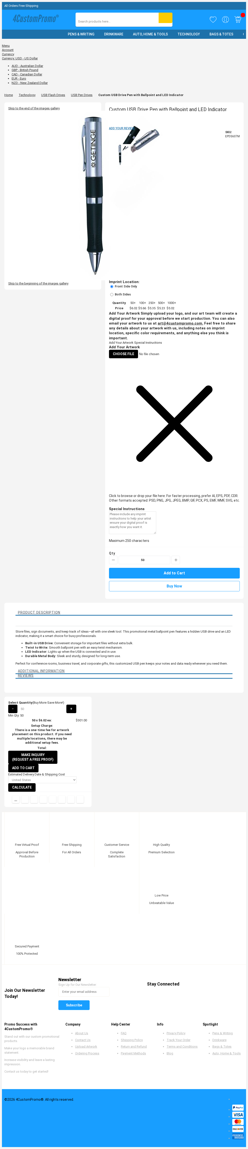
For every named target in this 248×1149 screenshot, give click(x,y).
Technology (27, 95)
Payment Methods (133, 1053)
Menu (6, 46)
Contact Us (83, 1040)
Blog (170, 1053)
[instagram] (224, 984)
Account (8, 50)
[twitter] (197, 984)
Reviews (26, 675)
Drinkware (219, 1040)
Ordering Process (87, 1053)
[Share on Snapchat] (71, 799)
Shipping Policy (132, 1040)
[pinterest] (206, 984)
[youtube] (215, 984)
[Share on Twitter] (34, 799)
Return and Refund (134, 1046)
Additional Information (41, 671)
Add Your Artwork (121, 342)
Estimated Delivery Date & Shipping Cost (36, 774)
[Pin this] (52, 799)
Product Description (39, 612)
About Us (81, 1033)
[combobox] (100, 21)
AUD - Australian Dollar (27, 66)
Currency (8, 54)
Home (8, 95)
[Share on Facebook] (25, 799)
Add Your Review (122, 128)
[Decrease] (113, 560)
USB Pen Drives (82, 95)
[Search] (165, 18)
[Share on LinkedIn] (43, 799)
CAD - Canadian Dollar (27, 74)
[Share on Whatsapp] (61, 799)
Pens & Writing (222, 1033)
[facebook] (187, 984)
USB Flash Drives (53, 95)
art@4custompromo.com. (180, 323)
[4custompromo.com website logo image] (34, 19)
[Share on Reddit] (80, 799)
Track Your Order (178, 1040)
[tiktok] (233, 984)
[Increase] (175, 560)
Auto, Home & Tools (226, 1053)
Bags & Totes (222, 1046)
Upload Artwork (86, 1046)
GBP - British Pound (25, 70)
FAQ (123, 1033)
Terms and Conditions (182, 1046)
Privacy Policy (176, 1033)
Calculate (22, 787)
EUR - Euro (19, 78)
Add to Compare (15, 799)
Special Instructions (148, 342)
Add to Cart (23, 768)
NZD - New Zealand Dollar (30, 83)
